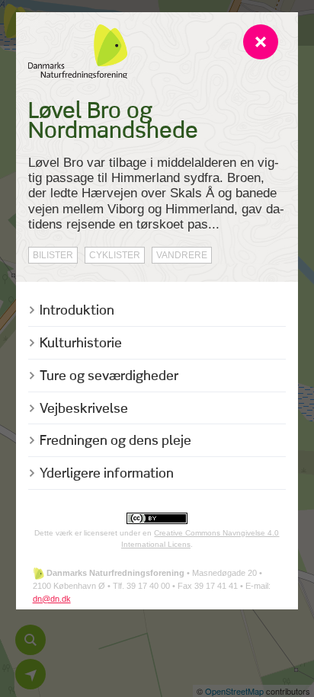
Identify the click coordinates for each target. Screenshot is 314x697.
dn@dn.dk (52, 598)
